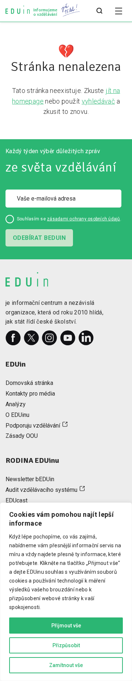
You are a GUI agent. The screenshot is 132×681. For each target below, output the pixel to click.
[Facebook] (13, 338)
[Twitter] (31, 338)
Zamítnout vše (66, 665)
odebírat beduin (39, 237)
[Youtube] (68, 338)
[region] (66, 591)
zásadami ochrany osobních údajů (83, 218)
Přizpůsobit (66, 645)
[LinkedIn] (86, 338)
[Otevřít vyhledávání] (99, 11)
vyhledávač (98, 101)
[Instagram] (49, 338)
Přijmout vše (66, 625)
